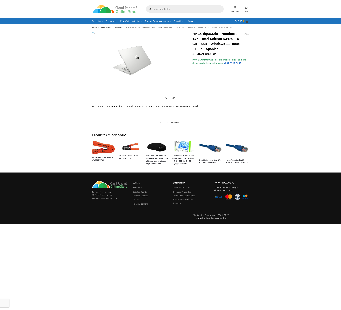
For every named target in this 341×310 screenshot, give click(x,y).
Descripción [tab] (170, 98)
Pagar (246, 11)
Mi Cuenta (235, 11)
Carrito (136, 199)
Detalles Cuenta (140, 192)
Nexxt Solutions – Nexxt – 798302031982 (129, 157)
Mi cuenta (137, 187)
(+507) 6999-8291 (103, 195)
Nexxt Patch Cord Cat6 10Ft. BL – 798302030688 (237, 161)
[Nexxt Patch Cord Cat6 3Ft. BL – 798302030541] (210, 149)
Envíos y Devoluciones (183, 199)
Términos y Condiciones (184, 195)
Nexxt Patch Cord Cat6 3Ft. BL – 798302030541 (210, 161)
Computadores (106, 27)
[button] (242, 21)
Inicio (94, 27)
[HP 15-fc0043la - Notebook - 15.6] (247, 34)
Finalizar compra (140, 204)
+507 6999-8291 (232, 63)
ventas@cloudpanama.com (104, 198)
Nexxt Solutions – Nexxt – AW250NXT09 (102, 158)
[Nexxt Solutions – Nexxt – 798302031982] (130, 146)
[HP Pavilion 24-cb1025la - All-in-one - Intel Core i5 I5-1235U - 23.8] (244, 34)
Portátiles (119, 27)
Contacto (177, 203)
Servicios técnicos (181, 187)
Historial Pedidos (140, 195)
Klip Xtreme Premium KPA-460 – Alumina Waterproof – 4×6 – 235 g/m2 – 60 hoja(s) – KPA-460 (183, 160)
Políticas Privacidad (182, 192)
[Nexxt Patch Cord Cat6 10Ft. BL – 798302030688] (237, 149)
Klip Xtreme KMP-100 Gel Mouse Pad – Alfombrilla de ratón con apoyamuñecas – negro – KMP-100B (157, 160)
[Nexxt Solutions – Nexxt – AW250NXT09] (103, 147)
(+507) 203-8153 (103, 192)
